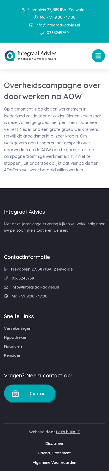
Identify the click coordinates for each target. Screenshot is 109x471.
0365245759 (57, 32)
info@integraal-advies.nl (57, 25)
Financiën (13, 346)
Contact (38, 393)
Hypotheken (16, 337)
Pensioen (12, 355)
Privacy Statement (54, 453)
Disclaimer (55, 443)
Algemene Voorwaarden (54, 462)
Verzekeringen (17, 328)
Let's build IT (68, 431)
